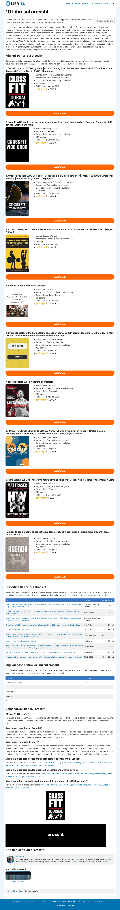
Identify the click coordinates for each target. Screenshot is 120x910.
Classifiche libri (99, 3)
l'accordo (75, 862)
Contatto (70, 906)
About (48, 906)
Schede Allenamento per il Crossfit (18, 629)
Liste (15, 891)
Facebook (106, 862)
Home (9, 891)
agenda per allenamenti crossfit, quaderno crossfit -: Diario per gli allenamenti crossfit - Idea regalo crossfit (44, 657)
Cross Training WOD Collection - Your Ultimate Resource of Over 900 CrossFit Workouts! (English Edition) (43, 625)
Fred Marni (19, 856)
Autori (69, 3)
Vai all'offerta (60, 113)
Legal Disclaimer (59, 906)
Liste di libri (81, 3)
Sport (21, 891)
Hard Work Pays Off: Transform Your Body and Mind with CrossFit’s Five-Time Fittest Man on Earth (41, 652)
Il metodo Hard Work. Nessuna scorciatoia (21, 641)
